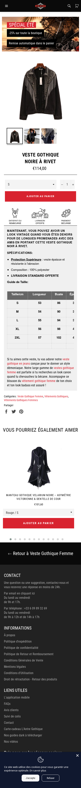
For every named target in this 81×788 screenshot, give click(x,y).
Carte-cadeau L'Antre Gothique (23, 729)
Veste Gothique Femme (30, 396)
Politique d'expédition (18, 641)
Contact (9, 723)
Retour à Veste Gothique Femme (42, 553)
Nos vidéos (11, 741)
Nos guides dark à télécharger (23, 735)
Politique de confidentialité (21, 648)
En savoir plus (38, 770)
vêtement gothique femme (38, 381)
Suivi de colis (12, 716)
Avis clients (11, 710)
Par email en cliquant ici (19, 593)
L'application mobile (17, 697)
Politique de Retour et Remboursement (28, 654)
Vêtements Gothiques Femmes (21, 400)
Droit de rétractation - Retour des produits (30, 679)
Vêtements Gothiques (56, 396)
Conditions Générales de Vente (23, 660)
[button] (10, 539)
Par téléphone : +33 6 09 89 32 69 (25, 608)
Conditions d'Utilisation (18, 673)
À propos (9, 635)
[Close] (77, 755)
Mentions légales (15, 667)
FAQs (7, 704)
